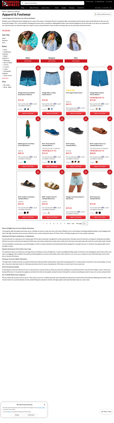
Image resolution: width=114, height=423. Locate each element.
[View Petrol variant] (25, 109)
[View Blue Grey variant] (49, 162)
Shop (22, 8)
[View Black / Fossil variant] (28, 212)
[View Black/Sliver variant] (75, 162)
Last (73, 223)
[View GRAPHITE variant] (49, 109)
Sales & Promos (34, 8)
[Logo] (11, 5)
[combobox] (54, 3)
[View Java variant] (52, 162)
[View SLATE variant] (99, 109)
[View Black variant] (25, 212)
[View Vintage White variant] (49, 212)
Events (57, 8)
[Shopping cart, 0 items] (110, 8)
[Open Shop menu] (26, 8)
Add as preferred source (104, 14)
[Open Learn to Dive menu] (52, 8)
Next (68, 223)
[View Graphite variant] (28, 109)
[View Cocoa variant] (96, 162)
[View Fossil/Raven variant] (72, 162)
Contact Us (80, 8)
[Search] (22, 3)
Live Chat (109, 1)
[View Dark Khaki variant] (96, 109)
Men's (4, 38)
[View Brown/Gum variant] (78, 162)
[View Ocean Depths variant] (55, 162)
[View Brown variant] (96, 212)
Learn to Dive (45, 8)
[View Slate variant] (52, 109)
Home (4, 11)
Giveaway (72, 8)
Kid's (3, 42)
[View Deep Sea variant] (25, 162)
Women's (5, 40)
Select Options (30, 114)
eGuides (63, 8)
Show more (5, 78)
